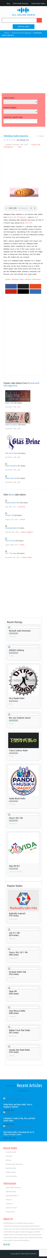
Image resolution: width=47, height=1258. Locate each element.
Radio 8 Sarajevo (11, 425)
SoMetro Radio (11, 1172)
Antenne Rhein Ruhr (12, 503)
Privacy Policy (10, 1212)
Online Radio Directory (20, 3)
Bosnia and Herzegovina (21, 33)
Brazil (22, 545)
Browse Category (9, 107)
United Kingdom (27, 532)
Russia (22, 519)
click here (28, 223)
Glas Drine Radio (11, 453)
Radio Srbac (9, 403)
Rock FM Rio (10, 541)
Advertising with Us (12, 1196)
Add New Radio (23, 26)
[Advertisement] (23, 65)
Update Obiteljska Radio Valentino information (23, 279)
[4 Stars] (12, 140)
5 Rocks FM (9, 515)
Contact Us (9, 1204)
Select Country (8, 98)
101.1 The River (11, 553)
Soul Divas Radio (11, 1176)
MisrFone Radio (11, 1168)
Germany (21, 507)
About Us (9, 1200)
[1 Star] (5, 140)
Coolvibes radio (11, 1152)
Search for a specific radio (13, 117)
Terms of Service (11, 1208)
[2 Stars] (7, 140)
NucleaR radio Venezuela (14, 1164)
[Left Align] (39, 20)
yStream (8, 1160)
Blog (8, 3)
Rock (19, 147)
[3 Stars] (10, 140)
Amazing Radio (10, 528)
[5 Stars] (15, 140)
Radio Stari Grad (11, 478)
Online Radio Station (38, 3)
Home (6, 33)
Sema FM (9, 1156)
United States (27, 557)
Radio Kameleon (11, 466)
